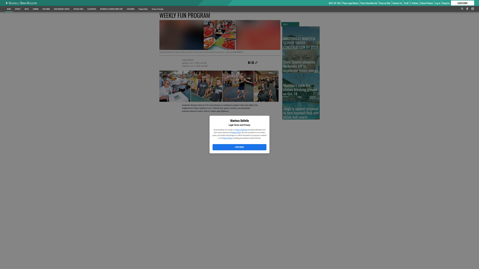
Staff (406, 3)
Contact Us (397, 3)
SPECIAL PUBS (78, 9)
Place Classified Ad (368, 3)
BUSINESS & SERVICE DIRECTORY (111, 9)
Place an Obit (384, 3)
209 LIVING (46, 9)
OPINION (35, 9)
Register (446, 3)
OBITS (27, 9)
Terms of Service (241, 130)
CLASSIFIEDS (91, 9)
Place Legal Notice (350, 3)
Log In (437, 3)
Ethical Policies (426, 3)
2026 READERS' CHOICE (61, 9)
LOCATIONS (130, 9)
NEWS (9, 9)
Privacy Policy (236, 133)
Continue (239, 147)
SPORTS (18, 9)
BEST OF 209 (335, 3)
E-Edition (414, 3)
